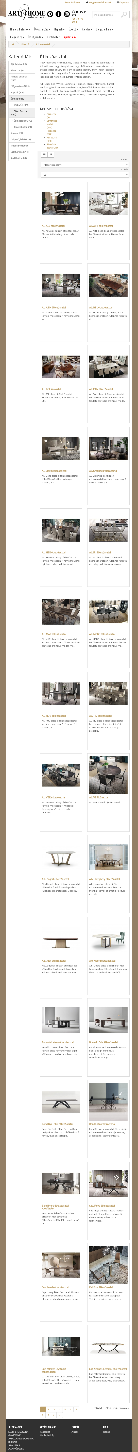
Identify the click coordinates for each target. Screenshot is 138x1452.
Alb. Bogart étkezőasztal (55, 879)
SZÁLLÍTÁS (14, 1445)
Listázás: (124, 169)
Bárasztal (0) (17, 70)
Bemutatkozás (72, 2)
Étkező (73, 29)
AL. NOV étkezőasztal (54, 715)
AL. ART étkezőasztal (101, 225)
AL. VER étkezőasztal (53, 797)
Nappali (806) (17, 92)
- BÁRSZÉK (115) (20, 105)
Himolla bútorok (20, 29)
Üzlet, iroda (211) (20, 152)
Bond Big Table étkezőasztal (57, 1124)
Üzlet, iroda (35, 37)
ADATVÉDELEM (16, 1448)
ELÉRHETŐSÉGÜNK (18, 1431)
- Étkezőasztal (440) (19, 113)
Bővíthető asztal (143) (52, 124)
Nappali (59, 29)
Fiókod (106, 1431)
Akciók (75, 1431)
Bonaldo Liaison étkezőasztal (58, 1042)
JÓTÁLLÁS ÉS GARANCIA (20, 1438)
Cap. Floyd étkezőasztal (102, 1205)
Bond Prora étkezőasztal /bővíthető (55, 1207)
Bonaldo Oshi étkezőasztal (103, 1042)
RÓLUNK (12, 1442)
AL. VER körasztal (98, 797)
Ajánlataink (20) (19, 64)
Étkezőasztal (43, 44)
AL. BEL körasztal (51, 389)
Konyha (87, 29)
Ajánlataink (69, 37)
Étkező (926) (17, 98)
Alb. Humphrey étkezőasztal (104, 879)
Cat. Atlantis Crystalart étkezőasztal (54, 1370)
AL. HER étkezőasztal (53, 552)
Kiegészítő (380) (19, 145)
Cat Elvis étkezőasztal (101, 1287)
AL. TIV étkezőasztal (100, 715)
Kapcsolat (124, 2)
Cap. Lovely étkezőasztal (55, 1287)
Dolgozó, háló (104, 29)
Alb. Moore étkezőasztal (102, 960)
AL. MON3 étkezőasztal (102, 634)
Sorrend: (124, 159)
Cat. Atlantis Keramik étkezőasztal (108, 1368)
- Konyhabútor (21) (21, 127)
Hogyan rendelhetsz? (100, 2)
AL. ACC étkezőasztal (53, 225)
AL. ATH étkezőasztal (54, 307)
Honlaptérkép (47, 1435)
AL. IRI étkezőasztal (100, 552)
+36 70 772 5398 (77, 20)
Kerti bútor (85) (19, 158)
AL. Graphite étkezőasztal (103, 470)
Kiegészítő (17, 37)
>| (60, 1415)
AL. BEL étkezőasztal (100, 307)
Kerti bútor (53, 37)
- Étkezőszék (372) (21, 120)
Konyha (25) (17, 133)
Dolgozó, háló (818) (21, 139)
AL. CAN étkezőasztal (101, 389)
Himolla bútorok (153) (19, 78)
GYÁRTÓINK (14, 1435)
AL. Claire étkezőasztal (54, 470)
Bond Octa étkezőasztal (102, 1124)
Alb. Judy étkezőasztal (54, 960)
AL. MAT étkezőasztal (54, 634)
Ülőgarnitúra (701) (20, 86)
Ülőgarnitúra (42, 29)
